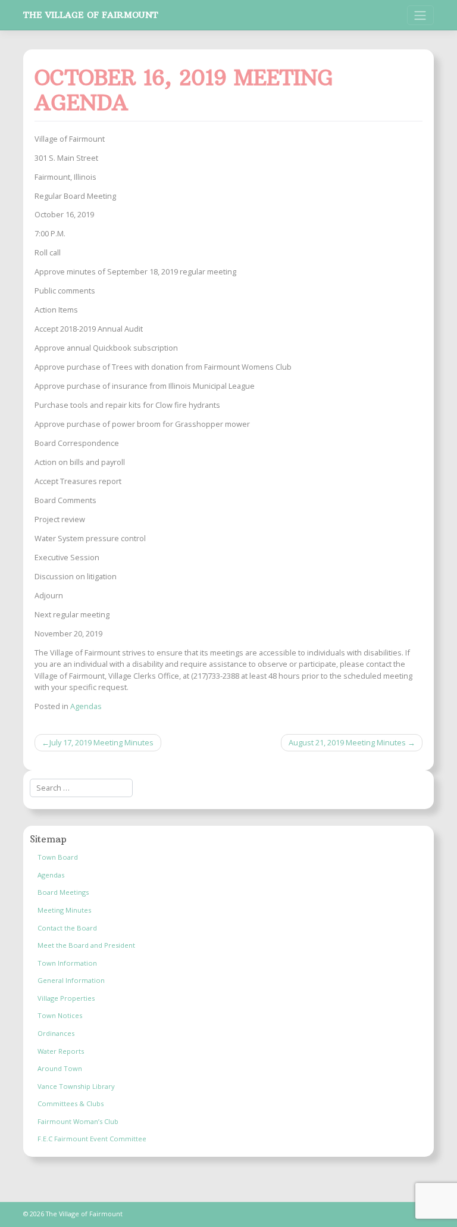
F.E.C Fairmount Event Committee (91, 1138)
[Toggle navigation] (420, 14)
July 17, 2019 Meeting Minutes (101, 742)
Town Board (57, 857)
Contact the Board (67, 927)
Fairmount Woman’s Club (77, 1121)
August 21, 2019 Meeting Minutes (347, 742)
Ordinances (55, 1033)
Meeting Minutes (64, 910)
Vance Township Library (76, 1086)
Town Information (67, 963)
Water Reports (60, 1051)
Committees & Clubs (70, 1103)
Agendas (86, 706)
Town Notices (59, 1015)
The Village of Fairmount (90, 15)
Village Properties (66, 998)
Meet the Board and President (86, 945)
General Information (71, 980)
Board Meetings (63, 892)
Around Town (59, 1068)
